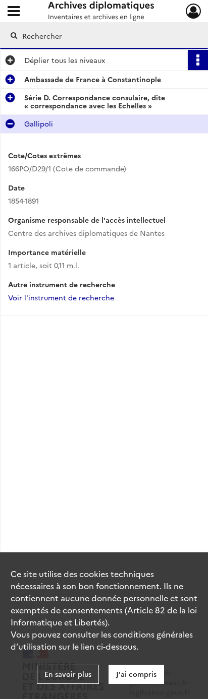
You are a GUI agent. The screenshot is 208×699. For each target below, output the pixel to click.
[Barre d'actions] (198, 60)
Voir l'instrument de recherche (61, 297)
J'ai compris (136, 674)
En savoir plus (67, 674)
